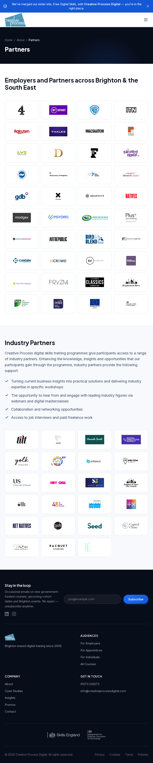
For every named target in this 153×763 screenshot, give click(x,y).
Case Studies (14, 691)
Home (9, 40)
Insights (10, 698)
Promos (10, 705)
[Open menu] (146, 20)
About (21, 40)
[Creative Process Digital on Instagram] (14, 614)
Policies (143, 754)
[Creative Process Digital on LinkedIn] (7, 614)
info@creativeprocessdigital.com (103, 691)
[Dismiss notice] (148, 6)
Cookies (114, 754)
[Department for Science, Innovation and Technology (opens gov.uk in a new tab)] (96, 735)
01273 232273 (89, 684)
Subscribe (135, 599)
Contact (10, 711)
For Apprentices (91, 650)
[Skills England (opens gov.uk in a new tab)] (63, 735)
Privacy (100, 754)
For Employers (90, 643)
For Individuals (90, 657)
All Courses (88, 664)
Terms (129, 754)
